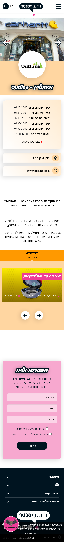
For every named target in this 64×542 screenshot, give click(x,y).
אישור (30, 537)
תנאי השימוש (32, 533)
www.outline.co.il (38, 170)
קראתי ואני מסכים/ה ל (30, 434)
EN (12, 6)
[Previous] (6, 42)
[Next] (58, 42)
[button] (58, 6)
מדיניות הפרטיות (20, 434)
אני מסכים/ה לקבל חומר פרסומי (30, 428)
